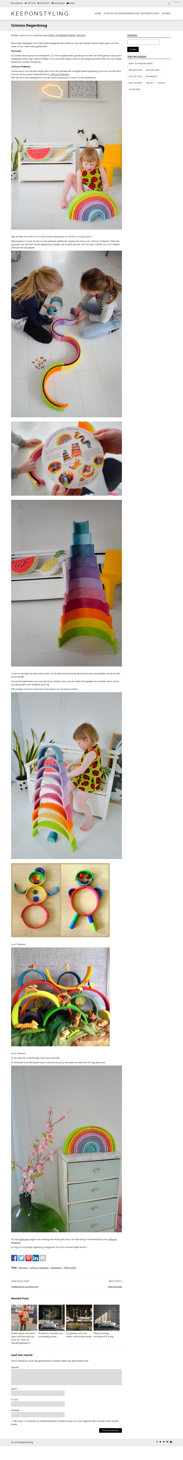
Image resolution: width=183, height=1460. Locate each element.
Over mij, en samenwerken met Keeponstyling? (131, 13)
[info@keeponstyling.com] (171, 1442)
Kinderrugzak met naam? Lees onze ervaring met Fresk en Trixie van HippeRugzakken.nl (23, 1338)
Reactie (14, 1367)
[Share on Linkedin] (35, 1258)
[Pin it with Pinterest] (28, 1258)
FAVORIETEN (151, 76)
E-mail (15, 1399)
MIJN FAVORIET (136, 83)
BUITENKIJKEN (152, 70)
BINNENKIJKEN (135, 70)
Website (15, 1410)
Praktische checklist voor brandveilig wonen (51, 1335)
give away (23, 1267)
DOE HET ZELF (135, 76)
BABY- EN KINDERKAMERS (62, 35)
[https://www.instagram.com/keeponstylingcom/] (167, 1442)
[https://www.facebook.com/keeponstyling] (157, 1442)
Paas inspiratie (115, 1286)
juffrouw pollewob (39, 1267)
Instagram (24, 1239)
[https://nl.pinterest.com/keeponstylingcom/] (164, 1442)
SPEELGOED (70, 1267)
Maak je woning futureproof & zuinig (104, 1335)
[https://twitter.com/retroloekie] (160, 1442)
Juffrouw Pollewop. (59, 74)
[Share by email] (43, 1258)
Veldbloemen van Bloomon (24, 1286)
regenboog (56, 1267)
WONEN (166, 13)
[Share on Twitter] (21, 1258)
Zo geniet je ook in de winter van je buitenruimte (78, 1335)
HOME (98, 13)
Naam (14, 1389)
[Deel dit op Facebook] (14, 1258)
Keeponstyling (40, 13)
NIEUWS (81, 35)
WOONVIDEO (135, 89)
